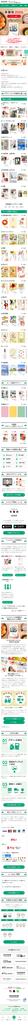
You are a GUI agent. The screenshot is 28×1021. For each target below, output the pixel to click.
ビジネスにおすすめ (14, 281)
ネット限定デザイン (14, 383)
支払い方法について (14, 812)
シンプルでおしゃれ (14, 121)
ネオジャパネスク (14, 232)
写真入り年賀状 (6, 99)
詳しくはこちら (20, 575)
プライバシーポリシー (6, 1010)
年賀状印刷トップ (11, 987)
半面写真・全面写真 (14, 153)
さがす (14, 1019)
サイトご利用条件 (15, 1008)
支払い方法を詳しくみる (13, 867)
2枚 (9, 206)
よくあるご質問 (14, 874)
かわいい (14, 330)
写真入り (11, 47)
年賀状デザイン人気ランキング (14, 425)
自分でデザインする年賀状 (13, 494)
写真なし (17, 47)
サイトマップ (14, 1011)
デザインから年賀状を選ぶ (14, 93)
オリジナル (23, 47)
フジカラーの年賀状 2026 (14, 1006)
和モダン (14, 264)
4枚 (17, 206)
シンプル (14, 346)
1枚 (5, 206)
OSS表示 (25, 1010)
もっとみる (14, 942)
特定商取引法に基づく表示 (17, 1010)
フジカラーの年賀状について (13, 718)
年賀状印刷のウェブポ (20, 988)
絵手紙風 (14, 313)
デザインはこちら (7, 575)
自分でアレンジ (14, 137)
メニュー (25, 1019)
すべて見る (14, 722)
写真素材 (14, 362)
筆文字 (14, 297)
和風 (14, 186)
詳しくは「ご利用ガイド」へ (19, 610)
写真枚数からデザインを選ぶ (14, 204)
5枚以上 (22, 206)
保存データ (8, 1019)
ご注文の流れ (14, 733)
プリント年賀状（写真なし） (10, 211)
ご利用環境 (22, 1008)
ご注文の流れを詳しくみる (13, 805)
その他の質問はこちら (14, 892)
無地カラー (14, 404)
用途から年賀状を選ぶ (14, 449)
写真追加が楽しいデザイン (14, 215)
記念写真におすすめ (14, 170)
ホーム (2, 1019)
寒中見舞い (3, 87)
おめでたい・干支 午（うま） (14, 103)
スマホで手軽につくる (14, 502)
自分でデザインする (14, 474)
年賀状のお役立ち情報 (14, 900)
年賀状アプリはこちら (14, 532)
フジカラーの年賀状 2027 (15, 2)
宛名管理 (19, 1019)
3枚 (13, 206)
